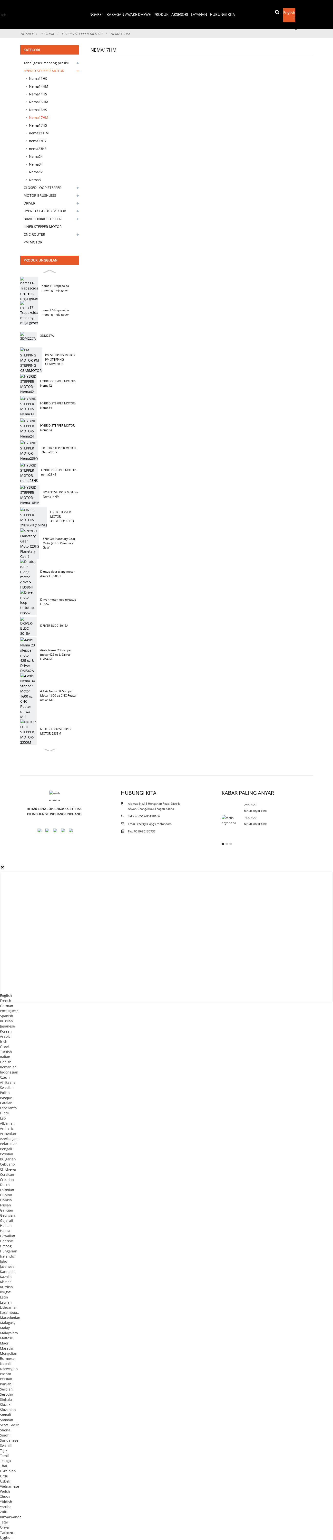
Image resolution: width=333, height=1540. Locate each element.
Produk (161, 14)
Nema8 (35, 179)
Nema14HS (38, 94)
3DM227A (47, 335)
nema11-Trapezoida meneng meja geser (55, 288)
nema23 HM (39, 133)
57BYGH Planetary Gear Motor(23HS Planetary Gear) (59, 543)
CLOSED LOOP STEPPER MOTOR (42, 188)
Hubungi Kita (222, 14)
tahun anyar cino (255, 811)
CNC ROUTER (34, 234)
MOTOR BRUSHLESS (40, 195)
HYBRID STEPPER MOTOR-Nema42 (58, 383)
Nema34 (36, 164)
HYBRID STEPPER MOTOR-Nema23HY (59, 450)
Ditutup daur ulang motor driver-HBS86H (57, 574)
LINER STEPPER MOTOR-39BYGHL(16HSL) (62, 516)
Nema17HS (38, 125)
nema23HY (38, 141)
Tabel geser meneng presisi (46, 63)
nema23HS (38, 148)
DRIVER (29, 203)
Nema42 (36, 172)
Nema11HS (38, 78)
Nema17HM (120, 33)
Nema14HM (38, 86)
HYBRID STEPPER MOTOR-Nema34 (58, 405)
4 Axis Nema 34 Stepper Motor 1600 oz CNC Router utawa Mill (58, 695)
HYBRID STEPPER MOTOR (82, 33)
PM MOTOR (33, 242)
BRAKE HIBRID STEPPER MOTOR (42, 219)
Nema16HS (38, 109)
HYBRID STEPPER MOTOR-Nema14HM (60, 494)
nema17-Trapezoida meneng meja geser (55, 312)
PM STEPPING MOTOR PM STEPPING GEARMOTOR (60, 359)
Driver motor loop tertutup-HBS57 (58, 602)
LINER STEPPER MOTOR (43, 226)
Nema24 (36, 156)
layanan (199, 14)
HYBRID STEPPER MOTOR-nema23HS (59, 472)
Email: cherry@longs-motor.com (150, 824)
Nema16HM (38, 102)
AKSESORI (179, 14)
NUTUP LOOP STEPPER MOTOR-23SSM (55, 731)
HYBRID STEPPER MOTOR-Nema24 (58, 428)
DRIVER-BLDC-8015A (54, 625)
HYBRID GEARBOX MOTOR (45, 211)
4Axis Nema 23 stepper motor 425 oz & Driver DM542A (56, 654)
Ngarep (96, 14)
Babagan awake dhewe (129, 14)
